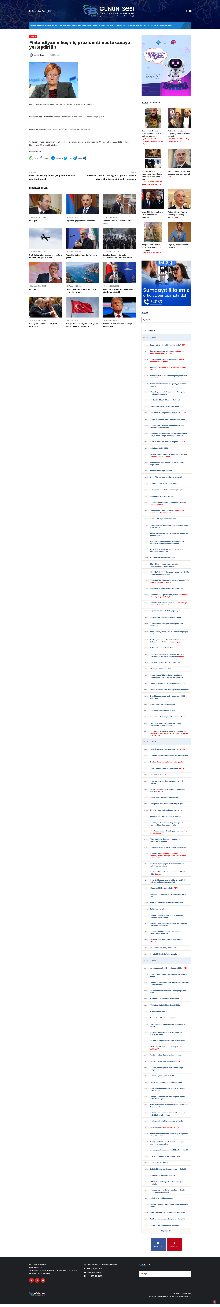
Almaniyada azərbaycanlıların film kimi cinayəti (169, 733)
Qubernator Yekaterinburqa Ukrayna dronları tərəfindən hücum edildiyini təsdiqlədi (167, 542)
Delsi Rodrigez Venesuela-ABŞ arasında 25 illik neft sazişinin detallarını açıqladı (168, 881)
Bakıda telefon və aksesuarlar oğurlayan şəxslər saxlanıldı (168, 377)
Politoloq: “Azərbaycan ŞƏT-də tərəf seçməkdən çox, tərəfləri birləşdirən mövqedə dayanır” (168, 435)
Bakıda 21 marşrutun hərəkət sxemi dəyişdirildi (168, 1169)
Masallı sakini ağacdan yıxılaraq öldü (164, 406)
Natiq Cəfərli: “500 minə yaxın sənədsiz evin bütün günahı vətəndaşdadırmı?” (169, 573)
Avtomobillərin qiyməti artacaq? (162, 710)
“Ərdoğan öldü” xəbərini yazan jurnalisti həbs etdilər (167, 1025)
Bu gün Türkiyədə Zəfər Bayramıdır (163, 954)
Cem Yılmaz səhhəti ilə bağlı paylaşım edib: (168, 832)
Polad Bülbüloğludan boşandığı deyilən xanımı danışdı (179, 136)
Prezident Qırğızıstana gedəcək (162, 704)
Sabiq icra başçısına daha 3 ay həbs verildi (166, 588)
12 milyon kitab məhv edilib (160, 669)
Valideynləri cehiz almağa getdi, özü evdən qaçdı (169, 755)
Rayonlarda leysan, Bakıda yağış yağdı (165, 611)
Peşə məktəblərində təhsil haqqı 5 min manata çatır (167, 1090)
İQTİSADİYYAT (57, 25)
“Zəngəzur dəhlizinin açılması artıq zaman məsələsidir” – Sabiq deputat (166, 724)
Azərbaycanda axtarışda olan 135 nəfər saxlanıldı (169, 1150)
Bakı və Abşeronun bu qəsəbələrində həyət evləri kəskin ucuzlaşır (169, 1106)
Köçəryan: (33, 221)
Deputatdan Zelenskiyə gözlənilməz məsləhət (167, 717)
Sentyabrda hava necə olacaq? (162, 496)
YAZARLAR (131, 25)
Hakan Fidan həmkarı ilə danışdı (165, 1061)
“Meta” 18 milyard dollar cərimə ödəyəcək (166, 1055)
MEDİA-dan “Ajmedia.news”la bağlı (166, 1048)
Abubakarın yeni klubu (159, 1163)
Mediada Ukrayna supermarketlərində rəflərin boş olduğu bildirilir (169, 534)
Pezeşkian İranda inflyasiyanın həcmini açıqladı (168, 1040)
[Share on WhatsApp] (33, 158)
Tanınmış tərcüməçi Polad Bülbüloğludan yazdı (168, 683)
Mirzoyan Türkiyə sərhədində (164, 888)
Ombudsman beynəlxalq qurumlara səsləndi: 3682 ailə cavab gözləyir (167, 1191)
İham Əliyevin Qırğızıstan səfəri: (167, 352)
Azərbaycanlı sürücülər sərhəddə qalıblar (169, 968)
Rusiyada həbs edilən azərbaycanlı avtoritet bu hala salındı (152, 137)
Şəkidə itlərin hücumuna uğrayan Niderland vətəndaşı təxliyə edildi (166, 916)
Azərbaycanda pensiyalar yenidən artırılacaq (168, 504)
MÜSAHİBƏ (105, 25)
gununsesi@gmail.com (95, 1272)
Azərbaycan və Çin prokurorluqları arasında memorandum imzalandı (167, 427)
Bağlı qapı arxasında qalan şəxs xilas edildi (166, 902)
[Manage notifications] (214, 1302)
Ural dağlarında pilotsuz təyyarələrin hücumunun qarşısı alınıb (169, 526)
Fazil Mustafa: (164, 1127)
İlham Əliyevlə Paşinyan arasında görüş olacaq (168, 456)
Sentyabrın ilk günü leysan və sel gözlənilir (166, 1121)
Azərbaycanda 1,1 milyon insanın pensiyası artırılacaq (166, 625)
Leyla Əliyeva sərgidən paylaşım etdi (167, 749)
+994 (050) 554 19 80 (94, 1268)
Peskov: (32, 289)
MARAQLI (171, 25)
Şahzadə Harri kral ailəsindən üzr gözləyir (166, 490)
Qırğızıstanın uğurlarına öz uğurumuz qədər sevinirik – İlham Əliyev (167, 551)
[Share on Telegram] (77, 158)
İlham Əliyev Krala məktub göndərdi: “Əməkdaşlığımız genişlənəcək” (164, 565)
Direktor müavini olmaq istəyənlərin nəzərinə (167, 810)
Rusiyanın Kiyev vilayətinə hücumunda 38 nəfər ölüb (168, 873)
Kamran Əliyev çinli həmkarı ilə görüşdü (168, 442)
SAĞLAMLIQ (155, 25)
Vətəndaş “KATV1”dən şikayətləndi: (169, 604)
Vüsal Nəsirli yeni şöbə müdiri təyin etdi (168, 413)
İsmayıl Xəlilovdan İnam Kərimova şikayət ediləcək (152, 214)
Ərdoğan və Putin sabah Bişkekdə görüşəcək (167, 804)
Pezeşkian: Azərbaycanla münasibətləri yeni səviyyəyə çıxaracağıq (167, 1143)
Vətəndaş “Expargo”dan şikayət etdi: (169, 596)
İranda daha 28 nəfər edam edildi (162, 1018)
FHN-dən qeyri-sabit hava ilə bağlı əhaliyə (166, 941)
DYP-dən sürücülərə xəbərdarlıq (162, 557)
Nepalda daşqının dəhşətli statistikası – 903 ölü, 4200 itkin (168, 697)
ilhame (42, 55)
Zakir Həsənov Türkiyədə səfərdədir (167, 768)
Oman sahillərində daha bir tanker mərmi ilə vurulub (167, 782)
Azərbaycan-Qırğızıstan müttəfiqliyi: (167, 361)
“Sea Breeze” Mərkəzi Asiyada (167, 512)
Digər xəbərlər (166, 1231)
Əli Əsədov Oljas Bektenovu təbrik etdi (165, 400)
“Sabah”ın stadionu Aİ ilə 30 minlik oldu (165, 1156)
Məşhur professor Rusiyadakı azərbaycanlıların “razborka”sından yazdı (168, 924)
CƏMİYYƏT (67, 25)
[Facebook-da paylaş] (43, 158)
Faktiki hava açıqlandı (158, 909)
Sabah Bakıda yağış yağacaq (161, 471)
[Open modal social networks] (85, 158)
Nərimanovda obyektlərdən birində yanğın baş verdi (168, 992)
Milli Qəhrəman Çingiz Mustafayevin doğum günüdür (166, 1183)
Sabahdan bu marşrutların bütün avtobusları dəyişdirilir (167, 464)
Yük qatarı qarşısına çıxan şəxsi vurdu (165, 662)
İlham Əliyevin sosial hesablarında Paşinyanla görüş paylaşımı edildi (167, 393)
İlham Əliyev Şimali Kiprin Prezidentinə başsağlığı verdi (169, 633)
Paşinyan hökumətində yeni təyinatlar (164, 1225)
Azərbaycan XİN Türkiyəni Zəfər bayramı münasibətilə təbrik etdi (165, 933)
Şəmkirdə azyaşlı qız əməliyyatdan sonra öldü (167, 1212)
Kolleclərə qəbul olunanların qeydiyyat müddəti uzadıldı (168, 385)
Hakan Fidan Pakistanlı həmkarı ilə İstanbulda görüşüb (167, 790)
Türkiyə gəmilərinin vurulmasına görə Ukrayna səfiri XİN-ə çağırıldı (168, 1098)
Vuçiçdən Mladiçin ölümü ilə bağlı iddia (165, 1005)
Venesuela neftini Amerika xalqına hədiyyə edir (168, 847)
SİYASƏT (48, 25)
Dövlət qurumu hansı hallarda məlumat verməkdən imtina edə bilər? (169, 641)
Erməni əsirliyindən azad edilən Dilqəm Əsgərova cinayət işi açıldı (169, 1135)
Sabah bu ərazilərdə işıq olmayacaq (164, 797)
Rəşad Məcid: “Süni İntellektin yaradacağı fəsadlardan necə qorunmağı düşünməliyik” (167, 676)
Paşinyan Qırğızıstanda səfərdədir (81, 221)
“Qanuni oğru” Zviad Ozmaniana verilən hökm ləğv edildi (169, 975)
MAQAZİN (163, 25)
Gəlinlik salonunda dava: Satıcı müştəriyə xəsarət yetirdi (169, 1205)
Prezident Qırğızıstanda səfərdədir (163, 519)
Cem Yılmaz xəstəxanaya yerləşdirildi (164, 999)
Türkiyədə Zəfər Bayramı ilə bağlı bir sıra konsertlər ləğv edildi (166, 840)
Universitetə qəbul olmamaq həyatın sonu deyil (168, 419)
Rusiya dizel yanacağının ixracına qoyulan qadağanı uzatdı (166, 1033)
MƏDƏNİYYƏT (121, 25)
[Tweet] (68, 158)
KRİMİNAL (139, 25)
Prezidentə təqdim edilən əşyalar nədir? (168, 345)
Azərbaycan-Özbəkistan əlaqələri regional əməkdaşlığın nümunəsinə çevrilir (166, 824)
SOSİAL (112, 25)
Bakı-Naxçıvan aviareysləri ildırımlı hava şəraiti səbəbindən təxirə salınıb (168, 1114)
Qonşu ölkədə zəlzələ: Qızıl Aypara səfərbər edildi (169, 690)
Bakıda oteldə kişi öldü (159, 448)
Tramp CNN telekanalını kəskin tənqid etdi (166, 1082)
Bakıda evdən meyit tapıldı (160, 1011)
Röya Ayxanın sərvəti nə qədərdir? (178, 246)
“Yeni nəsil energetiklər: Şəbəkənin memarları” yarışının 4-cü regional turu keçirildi (168, 655)
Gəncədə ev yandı (160, 775)
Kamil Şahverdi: (168, 856)
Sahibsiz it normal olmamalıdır (161, 648)
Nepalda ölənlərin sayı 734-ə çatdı (163, 948)
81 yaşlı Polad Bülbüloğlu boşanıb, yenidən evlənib (179, 174)
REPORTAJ (82, 25)
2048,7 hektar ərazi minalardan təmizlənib (166, 477)
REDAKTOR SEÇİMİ (93, 25)
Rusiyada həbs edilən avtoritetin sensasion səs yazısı (152, 249)
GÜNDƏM (40, 25)
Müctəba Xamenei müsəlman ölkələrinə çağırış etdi (168, 895)
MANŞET (33, 25)
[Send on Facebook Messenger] (57, 158)
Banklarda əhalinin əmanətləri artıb (163, 1175)
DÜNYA (74, 25)
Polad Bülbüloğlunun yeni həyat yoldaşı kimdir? (177, 214)
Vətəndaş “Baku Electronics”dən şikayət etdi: (169, 581)
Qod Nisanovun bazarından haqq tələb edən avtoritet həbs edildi (152, 177)
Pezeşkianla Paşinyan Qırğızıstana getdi (165, 617)
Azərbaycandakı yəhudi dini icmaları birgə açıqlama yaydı (166, 1069)
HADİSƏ (146, 25)
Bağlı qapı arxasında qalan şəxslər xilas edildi (167, 1219)
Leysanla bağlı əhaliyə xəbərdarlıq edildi (165, 816)
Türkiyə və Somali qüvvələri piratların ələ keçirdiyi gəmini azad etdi (169, 984)
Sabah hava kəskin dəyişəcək (161, 1198)
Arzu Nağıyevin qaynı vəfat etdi (162, 1076)
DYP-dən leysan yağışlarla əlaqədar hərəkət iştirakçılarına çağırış (167, 865)
